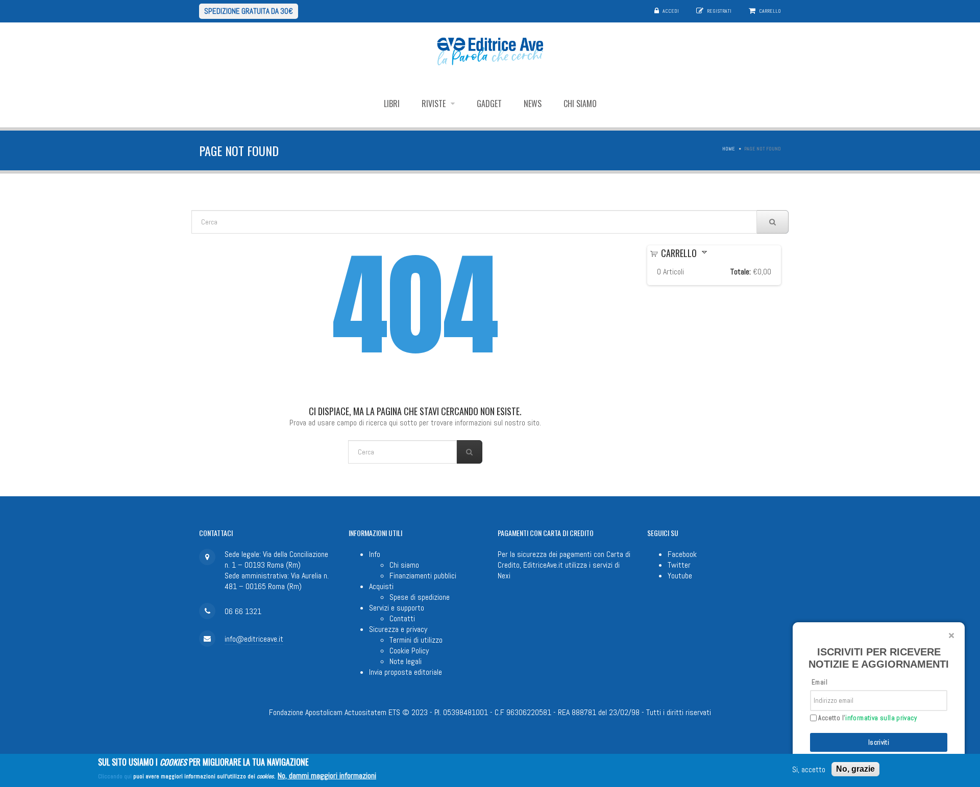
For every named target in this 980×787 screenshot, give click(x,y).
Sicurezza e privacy (398, 629)
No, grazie (855, 769)
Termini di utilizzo (416, 639)
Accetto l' (867, 718)
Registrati (719, 11)
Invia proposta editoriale (405, 672)
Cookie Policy (409, 650)
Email (819, 682)
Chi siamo (580, 103)
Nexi (504, 575)
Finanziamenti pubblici (422, 575)
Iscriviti (879, 742)
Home (728, 148)
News (533, 103)
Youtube (680, 575)
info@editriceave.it (254, 638)
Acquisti (381, 586)
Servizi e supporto (396, 607)
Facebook (682, 554)
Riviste (435, 103)
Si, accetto (808, 769)
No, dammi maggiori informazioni (327, 775)
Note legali (405, 661)
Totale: (740, 271)
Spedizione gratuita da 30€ (248, 11)
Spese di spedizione (419, 597)
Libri (392, 103)
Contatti (402, 618)
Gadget (489, 103)
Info (374, 554)
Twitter (679, 565)
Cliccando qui (115, 776)
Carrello (770, 11)
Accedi (671, 11)
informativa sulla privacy (881, 718)
